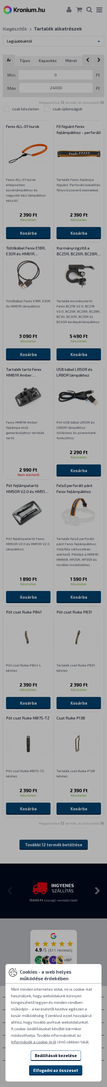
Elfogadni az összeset (55, 1070)
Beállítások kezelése (56, 1055)
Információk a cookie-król (33, 1041)
